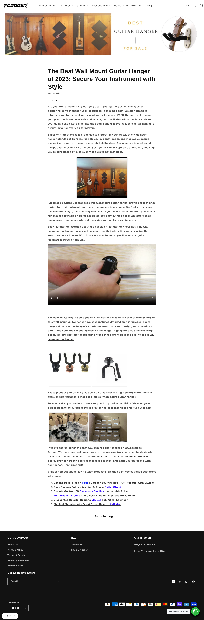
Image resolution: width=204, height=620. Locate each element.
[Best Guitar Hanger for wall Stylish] (109, 385)
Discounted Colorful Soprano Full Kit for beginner (91, 499)
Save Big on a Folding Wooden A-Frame (87, 487)
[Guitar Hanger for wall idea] (102, 178)
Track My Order (79, 550)
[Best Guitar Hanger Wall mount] (70, 385)
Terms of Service (16, 555)
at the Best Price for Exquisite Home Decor (95, 495)
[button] (67, 5)
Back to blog (104, 516)
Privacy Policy (15, 550)
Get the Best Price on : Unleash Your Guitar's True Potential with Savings (104, 482)
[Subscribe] (58, 581)
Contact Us (77, 544)
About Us (12, 544)
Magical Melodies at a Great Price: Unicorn (87, 504)
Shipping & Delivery (18, 560)
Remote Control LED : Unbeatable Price (91, 491)
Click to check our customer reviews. (125, 456)
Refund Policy (15, 565)
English (16, 608)
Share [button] (54, 100)
